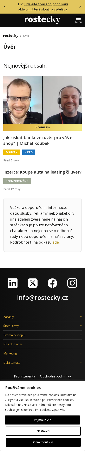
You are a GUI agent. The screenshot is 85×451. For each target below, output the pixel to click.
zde (56, 242)
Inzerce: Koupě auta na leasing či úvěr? (42, 172)
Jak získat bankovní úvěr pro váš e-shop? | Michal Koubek (38, 140)
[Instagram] (72, 283)
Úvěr (26, 36)
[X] (33, 283)
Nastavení (43, 431)
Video (29, 152)
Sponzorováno (17, 181)
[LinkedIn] (13, 283)
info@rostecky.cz (42, 297)
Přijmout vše (42, 420)
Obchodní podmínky (55, 376)
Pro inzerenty (24, 376)
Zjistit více (58, 410)
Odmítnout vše (43, 442)
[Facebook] (52, 283)
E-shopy (11, 152)
